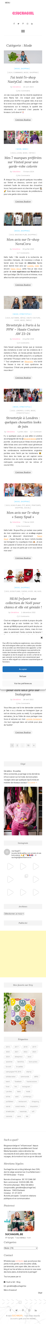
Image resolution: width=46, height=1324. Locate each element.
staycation (34, 1106)
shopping (34, 72)
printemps (36, 505)
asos (29, 1057)
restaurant (23, 1101)
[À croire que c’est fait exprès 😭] (43, 1301)
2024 (10, 72)
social (27, 508)
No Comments (24, 91)
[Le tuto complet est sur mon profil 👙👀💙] (23, 866)
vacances (23, 1111)
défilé (23, 318)
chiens (24, 591)
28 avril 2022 (28, 699)
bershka (21, 1062)
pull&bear (9, 1101)
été (23, 505)
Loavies (30, 266)
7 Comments (24, 253)
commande (18, 72)
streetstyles (22, 413)
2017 (16, 1047)
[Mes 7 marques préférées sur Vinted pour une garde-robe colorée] (23, 137)
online (8, 1097)
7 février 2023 (28, 522)
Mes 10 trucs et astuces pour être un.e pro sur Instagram (23, 690)
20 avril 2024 (28, 87)
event (8, 1082)
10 (29, 745)
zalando (9, 1116)
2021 (16, 1052)
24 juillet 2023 (28, 339)
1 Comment (37, 432)
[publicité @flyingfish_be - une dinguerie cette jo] (35, 879)
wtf (33, 1111)
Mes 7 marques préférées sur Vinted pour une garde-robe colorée (23, 162)
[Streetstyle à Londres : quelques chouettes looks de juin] (23, 395)
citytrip (29, 1072)
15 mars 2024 (28, 172)
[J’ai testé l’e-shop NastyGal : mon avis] (23, 56)
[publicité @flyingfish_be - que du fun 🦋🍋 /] (23, 879)
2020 (8, 1052)
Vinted (31, 153)
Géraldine (16, 87)
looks (19, 153)
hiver (16, 320)
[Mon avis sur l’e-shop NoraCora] (23, 219)
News (25, 149)
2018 (25, 1047)
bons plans (16, 505)
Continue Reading (23, 120)
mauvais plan (21, 235)
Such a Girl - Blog (13, 1282)
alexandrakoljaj (30, 439)
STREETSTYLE (24, 314)
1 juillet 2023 (22, 432)
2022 (7, 591)
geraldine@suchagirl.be (16, 1286)
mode (26, 72)
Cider (37, 266)
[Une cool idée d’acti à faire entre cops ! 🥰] (35, 892)
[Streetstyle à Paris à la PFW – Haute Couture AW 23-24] (23, 302)
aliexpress (18, 1057)
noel (39, 591)
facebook (18, 1082)
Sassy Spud (16, 269)
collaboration (11, 1077)
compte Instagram (34, 719)
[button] (41, 637)
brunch (8, 1067)
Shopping (25, 69)
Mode (17, 69)
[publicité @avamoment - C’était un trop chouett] (10, 879)
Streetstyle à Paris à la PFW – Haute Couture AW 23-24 (23, 329)
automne (15, 318)
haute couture (33, 318)
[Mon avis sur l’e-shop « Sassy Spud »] (23, 489)
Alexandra (29, 362)
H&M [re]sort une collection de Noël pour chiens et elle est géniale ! (23, 602)
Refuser (23, 676)
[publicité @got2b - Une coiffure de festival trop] (10, 892)
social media (20, 1106)
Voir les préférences (23, 683)
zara (19, 1116)
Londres (20, 411)
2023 (12, 235)
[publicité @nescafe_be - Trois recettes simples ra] (35, 866)
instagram (26, 1087)
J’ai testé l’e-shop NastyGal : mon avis (23, 79)
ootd (16, 1097)
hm (35, 591)
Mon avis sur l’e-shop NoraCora (23, 241)
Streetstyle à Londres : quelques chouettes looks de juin (23, 422)
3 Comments (24, 343)
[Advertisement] (23, 954)
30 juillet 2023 (28, 249)
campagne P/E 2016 (13, 1072)
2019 (34, 1047)
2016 (8, 1047)
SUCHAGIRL (17, 1315)
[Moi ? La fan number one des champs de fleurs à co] (23, 892)
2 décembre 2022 (28, 612)
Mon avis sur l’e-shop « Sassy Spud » (23, 514)
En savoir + (32, 783)
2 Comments (24, 616)
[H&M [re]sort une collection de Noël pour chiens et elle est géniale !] (23, 575)
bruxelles (19, 1067)
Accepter (23, 669)
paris (28, 320)
